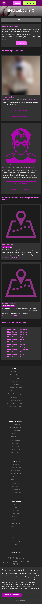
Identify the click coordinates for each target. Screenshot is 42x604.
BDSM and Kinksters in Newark (15, 357)
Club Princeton (7, 245)
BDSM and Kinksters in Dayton (15, 337)
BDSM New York (15, 464)
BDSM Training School (15, 526)
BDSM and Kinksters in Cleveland (16, 332)
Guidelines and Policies (15, 387)
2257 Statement (15, 397)
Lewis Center (33, 99)
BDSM (15, 504)
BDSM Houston (15, 480)
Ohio (11, 257)
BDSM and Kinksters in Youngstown (17, 347)
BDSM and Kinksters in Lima (14, 354)
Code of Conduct (16, 391)
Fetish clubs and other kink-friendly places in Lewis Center (20, 198)
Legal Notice (15, 381)
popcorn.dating (15, 541)
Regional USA (16, 461)
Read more (10, 591)
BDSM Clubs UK (15, 449)
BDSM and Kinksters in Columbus (16, 329)
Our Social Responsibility (16, 410)
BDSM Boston (16, 477)
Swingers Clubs (7, 247)
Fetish (15, 507)
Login (17, 3)
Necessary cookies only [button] (32, 594)
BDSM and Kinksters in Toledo (15, 342)
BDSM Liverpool (15, 434)
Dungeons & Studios (9, 305)
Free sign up (29, 3)
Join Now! (21, 43)
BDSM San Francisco (16, 473)
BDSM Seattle (15, 486)
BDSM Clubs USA (16, 489)
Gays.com (16, 538)
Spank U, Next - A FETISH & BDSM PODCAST (16, 562)
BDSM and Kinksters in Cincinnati (16, 334)
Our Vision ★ (21, 403)
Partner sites (15, 535)
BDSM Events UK (15, 453)
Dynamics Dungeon (9, 303)
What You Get (10, 403)
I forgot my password (15, 400)
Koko (15, 544)
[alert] (21, 585)
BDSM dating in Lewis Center (12, 51)
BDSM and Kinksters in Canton (15, 344)
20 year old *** (7, 165)
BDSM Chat (15, 517)
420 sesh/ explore (8, 97)
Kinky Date (5, 99)
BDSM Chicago (15, 483)
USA (28, 99)
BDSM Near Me (15, 523)
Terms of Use (15, 378)
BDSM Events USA (15, 492)
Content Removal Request (15, 394)
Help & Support (15, 372)
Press (15, 413)
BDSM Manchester (15, 430)
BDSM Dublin (15, 446)
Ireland (20, 421)
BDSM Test (16, 513)
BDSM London (16, 424)
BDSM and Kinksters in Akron (14, 339)
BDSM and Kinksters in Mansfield (16, 352)
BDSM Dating (15, 520)
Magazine (18, 375)
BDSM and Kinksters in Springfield (16, 349)
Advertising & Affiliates (15, 406)
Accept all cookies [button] (11, 595)
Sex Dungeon (15, 510)
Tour (11, 375)
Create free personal (21, 117)
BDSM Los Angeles (15, 467)
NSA (3, 167)
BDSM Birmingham (15, 427)
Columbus (5, 257)
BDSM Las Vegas (15, 470)
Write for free (21, 110)
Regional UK (12, 421)
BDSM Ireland (15, 443)
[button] (21, 600)
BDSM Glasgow (15, 437)
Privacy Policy (16, 384)
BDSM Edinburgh (16, 440)
